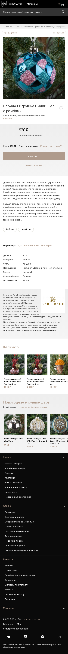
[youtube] (25, 637)
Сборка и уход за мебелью (19, 521)
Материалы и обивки (16, 487)
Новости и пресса (14, 541)
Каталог (7, 457)
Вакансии (10, 599)
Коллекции (10, 477)
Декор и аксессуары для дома (29, 27)
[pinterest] (42, 637)
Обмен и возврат (14, 526)
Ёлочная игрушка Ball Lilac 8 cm (13, 439)
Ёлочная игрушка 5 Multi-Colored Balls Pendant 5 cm (12, 381)
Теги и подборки (13, 482)
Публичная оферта (15, 545)
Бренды (9, 473)
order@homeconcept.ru (15, 628)
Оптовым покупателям (16, 584)
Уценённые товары (15, 468)
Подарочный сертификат (18, 497)
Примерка (10, 512)
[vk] (8, 637)
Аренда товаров (13, 536)
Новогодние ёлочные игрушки (33, 407)
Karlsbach (7, 118)
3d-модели (10, 580)
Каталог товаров (13, 463)
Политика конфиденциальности (21, 550)
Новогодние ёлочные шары (26, 402)
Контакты (8, 559)
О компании (11, 570)
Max (19, 624)
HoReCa (9, 589)
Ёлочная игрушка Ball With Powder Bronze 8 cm (37, 440)
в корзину (34, 156)
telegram (8, 624)
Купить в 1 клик (34, 166)
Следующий (59, 33)
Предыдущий (10, 33)
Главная (8, 27)
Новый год (26, 229)
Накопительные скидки (17, 531)
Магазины (32, 4)
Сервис (7, 505)
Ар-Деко (10, 229)
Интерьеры (11, 492)
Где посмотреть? (51, 146)
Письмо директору (14, 594)
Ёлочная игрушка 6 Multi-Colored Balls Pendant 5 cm (35, 381)
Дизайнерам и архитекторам (20, 575)
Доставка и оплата (14, 517)
